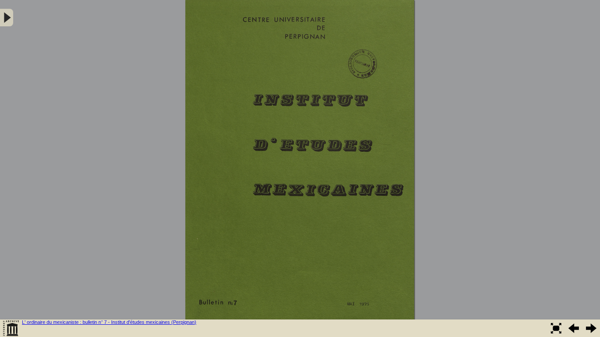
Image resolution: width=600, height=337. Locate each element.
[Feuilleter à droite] (591, 328)
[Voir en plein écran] (556, 328)
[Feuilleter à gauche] (573, 328)
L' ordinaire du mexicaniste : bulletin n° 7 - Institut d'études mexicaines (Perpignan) (109, 322)
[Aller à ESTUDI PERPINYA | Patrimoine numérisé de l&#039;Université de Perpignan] (11, 328)
